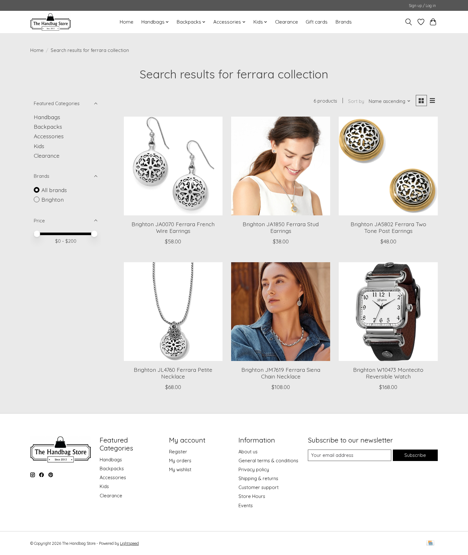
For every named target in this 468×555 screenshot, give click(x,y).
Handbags (47, 116)
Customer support (258, 487)
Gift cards (317, 22)
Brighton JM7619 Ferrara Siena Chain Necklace (280, 373)
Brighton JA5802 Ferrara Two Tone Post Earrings (388, 227)
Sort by (356, 101)
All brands (54, 189)
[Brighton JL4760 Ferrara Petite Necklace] (173, 311)
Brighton (52, 199)
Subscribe (415, 455)
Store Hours (251, 496)
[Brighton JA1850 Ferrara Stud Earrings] (280, 166)
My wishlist (180, 469)
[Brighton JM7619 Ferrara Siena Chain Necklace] (280, 311)
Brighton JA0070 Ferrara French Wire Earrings (173, 227)
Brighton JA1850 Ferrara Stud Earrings (281, 227)
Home (126, 22)
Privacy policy (253, 469)
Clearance (286, 22)
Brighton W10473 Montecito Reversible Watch (388, 373)
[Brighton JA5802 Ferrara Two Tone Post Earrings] (388, 166)
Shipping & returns (258, 478)
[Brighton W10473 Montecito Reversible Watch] (388, 311)
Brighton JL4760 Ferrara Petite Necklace (173, 373)
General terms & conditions (268, 461)
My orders (180, 461)
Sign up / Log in (422, 5)
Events (245, 505)
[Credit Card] (430, 543)
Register (178, 452)
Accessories (49, 136)
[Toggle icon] (408, 22)
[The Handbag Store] (50, 22)
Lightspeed (129, 543)
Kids (39, 145)
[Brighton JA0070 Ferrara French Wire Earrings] (173, 166)
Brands (344, 22)
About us (248, 452)
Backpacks (48, 126)
